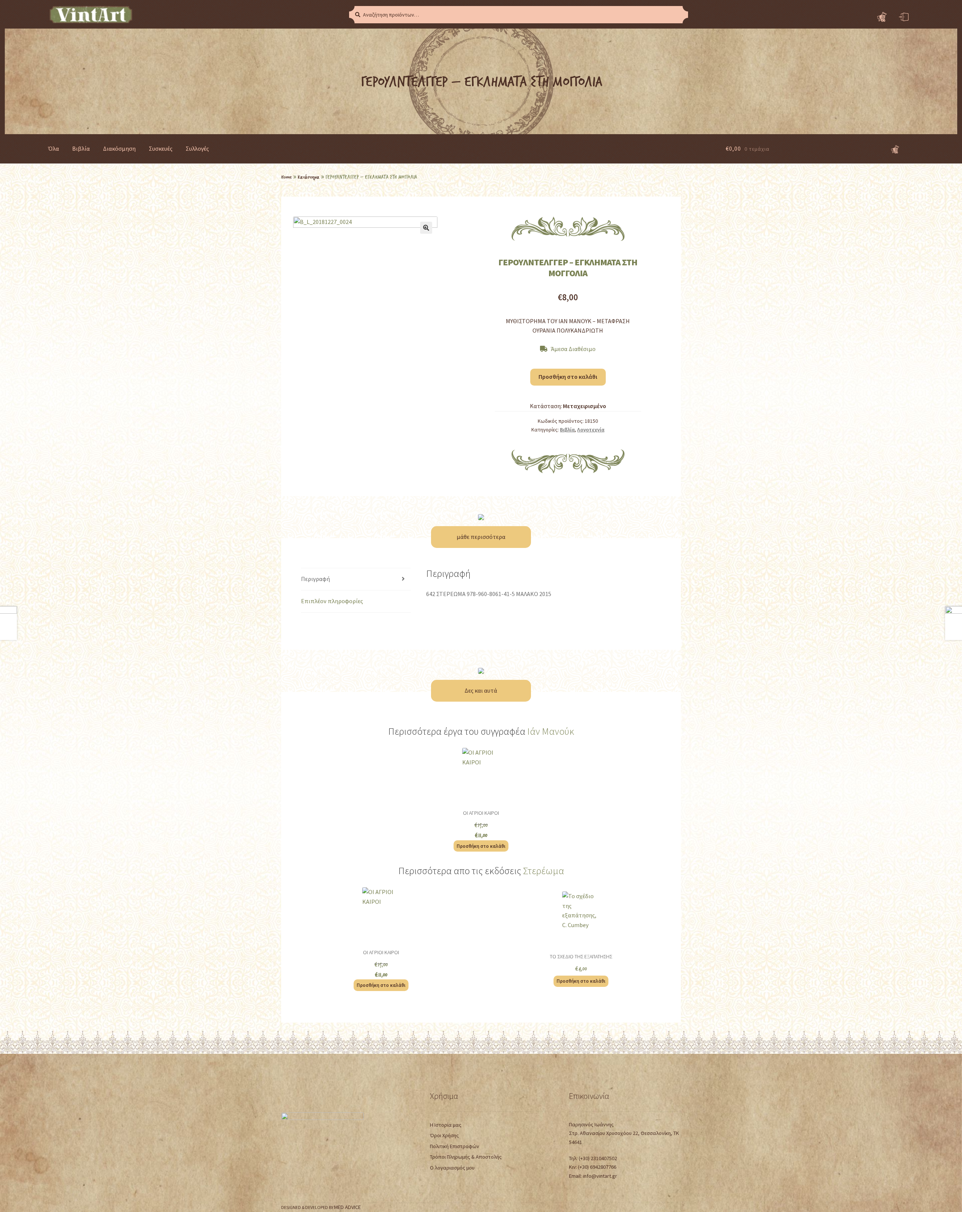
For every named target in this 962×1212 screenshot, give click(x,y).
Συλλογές (197, 148)
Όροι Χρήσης (444, 1135)
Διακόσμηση (119, 148)
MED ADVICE (347, 1207)
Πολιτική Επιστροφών (454, 1146)
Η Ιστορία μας (445, 1124)
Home (286, 176)
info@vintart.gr (600, 1176)
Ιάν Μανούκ (550, 731)
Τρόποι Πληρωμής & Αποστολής (466, 1156)
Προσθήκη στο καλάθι (567, 376)
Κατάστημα (308, 176)
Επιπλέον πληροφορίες (332, 601)
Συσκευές (160, 148)
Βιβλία (81, 148)
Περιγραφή (315, 579)
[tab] (355, 579)
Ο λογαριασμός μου (452, 1167)
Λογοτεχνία (590, 429)
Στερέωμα (543, 871)
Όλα (53, 148)
